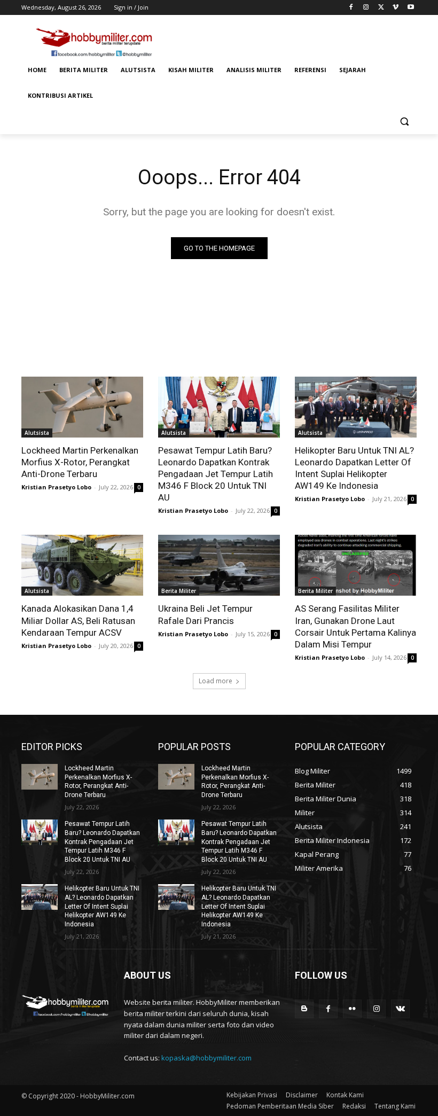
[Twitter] (381, 8)
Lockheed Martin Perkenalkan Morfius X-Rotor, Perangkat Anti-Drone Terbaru (79, 462)
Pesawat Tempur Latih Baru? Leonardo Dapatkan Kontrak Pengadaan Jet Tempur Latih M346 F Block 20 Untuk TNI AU (215, 474)
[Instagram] (366, 8)
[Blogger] (304, 1009)
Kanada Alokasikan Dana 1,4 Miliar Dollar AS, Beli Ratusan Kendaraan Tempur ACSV (78, 620)
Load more (215, 680)
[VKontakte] (400, 1009)
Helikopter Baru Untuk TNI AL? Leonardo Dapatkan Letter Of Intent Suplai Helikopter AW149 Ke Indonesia (354, 468)
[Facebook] (351, 8)
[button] (404, 121)
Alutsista (37, 432)
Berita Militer (178, 591)
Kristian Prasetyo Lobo (56, 487)
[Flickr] (352, 1009)
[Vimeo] (395, 8)
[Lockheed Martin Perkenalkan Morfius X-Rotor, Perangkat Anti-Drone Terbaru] (82, 407)
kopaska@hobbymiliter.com (206, 1058)
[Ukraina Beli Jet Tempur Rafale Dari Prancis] (219, 565)
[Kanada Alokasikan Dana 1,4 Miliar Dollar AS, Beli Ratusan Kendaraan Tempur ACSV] (82, 565)
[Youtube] (410, 8)
